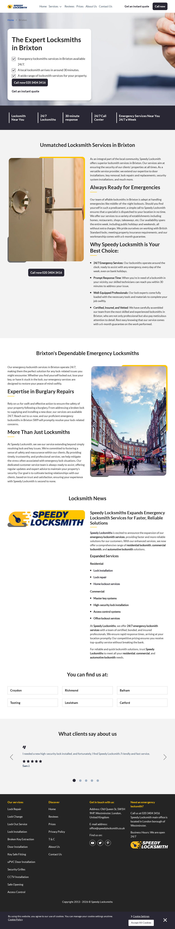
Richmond (71, 690)
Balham (125, 690)
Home (43, 6)
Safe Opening (15, 884)
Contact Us (105, 6)
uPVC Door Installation (21, 861)
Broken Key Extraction (21, 839)
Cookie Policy (15, 919)
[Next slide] (165, 757)
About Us (91, 6)
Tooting (15, 702)
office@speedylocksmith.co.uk (107, 828)
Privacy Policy (57, 831)
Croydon (16, 690)
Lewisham (71, 702)
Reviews (69, 6)
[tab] (74, 780)
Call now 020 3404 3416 (46, 272)
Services (53, 6)
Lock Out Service (17, 824)
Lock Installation (17, 831)
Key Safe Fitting (17, 854)
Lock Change (15, 816)
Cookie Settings (141, 916)
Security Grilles (16, 869)
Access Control (16, 892)
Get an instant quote (137, 6)
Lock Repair (14, 809)
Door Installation (18, 846)
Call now (160, 6)
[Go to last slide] (10, 757)
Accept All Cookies (141, 922)
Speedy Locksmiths (102, 901)
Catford (125, 702)
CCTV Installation (18, 876)
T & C (52, 839)
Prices (80, 6)
